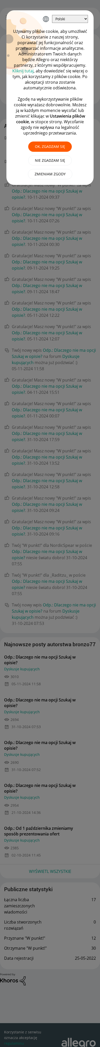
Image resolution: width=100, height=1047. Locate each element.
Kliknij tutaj (23, 71)
